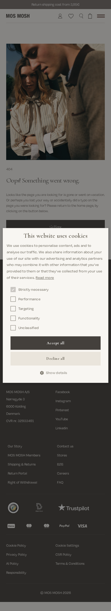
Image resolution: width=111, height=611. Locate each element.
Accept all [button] (55, 343)
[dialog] (55, 305)
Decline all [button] (55, 358)
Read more (45, 277)
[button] (55, 373)
